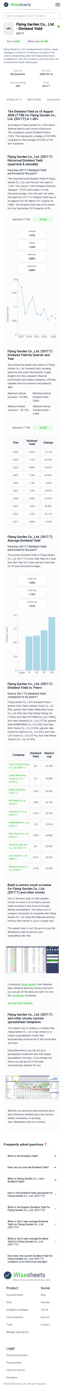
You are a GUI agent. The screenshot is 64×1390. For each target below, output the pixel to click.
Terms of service (15, 1370)
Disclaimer (12, 1377)
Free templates (14, 1317)
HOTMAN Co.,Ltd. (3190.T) (17, 802)
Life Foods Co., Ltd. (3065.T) (18, 857)
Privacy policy (13, 1362)
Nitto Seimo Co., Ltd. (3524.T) (19, 835)
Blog (43, 1294)
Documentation (14, 1294)
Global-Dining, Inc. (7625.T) (17, 791)
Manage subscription (17, 1332)
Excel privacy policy (17, 1355)
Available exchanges (17, 1309)
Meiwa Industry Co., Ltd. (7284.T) (18, 868)
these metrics (28, 984)
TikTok (44, 1309)
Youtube (45, 1302)
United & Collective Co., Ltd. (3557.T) (18, 846)
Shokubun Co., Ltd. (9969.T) (18, 813)
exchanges (18, 995)
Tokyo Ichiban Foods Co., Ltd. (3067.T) (19, 766)
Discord (45, 1317)
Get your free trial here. (20, 1003)
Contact (45, 1324)
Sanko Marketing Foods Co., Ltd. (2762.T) (17, 778)
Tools (9, 1324)
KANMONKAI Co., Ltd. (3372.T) (19, 824)
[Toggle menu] (57, 5)
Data (8, 1302)
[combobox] (32, 16)
